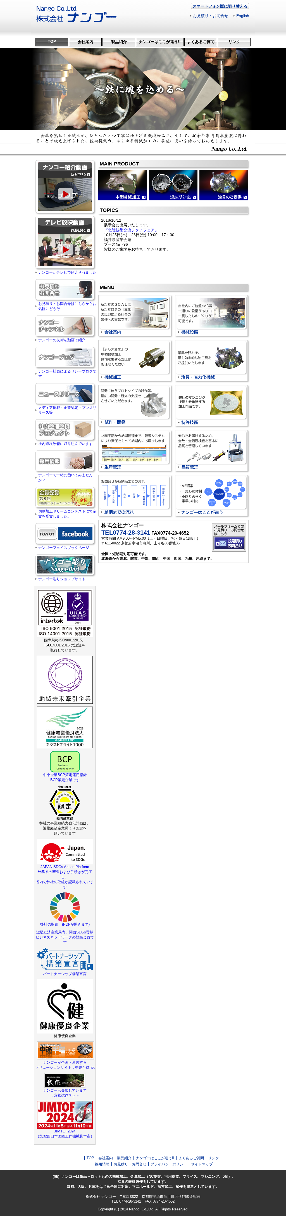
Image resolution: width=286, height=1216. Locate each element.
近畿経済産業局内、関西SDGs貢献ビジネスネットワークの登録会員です (65, 937)
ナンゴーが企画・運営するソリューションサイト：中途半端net (65, 1065)
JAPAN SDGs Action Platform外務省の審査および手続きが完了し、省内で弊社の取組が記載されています (65, 877)
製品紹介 (119, 41)
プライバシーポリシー (169, 1164)
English (242, 15)
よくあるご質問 (200, 41)
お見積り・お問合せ (210, 15)
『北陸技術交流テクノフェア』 (131, 230)
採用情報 (102, 1164)
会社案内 (85, 41)
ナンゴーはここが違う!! (160, 41)
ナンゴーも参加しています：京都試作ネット (65, 1093)
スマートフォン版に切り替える (220, 6)
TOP (52, 41)
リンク (234, 41)
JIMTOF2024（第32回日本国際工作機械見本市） (65, 1133)
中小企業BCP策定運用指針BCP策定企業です (65, 777)
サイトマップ (202, 1164)
